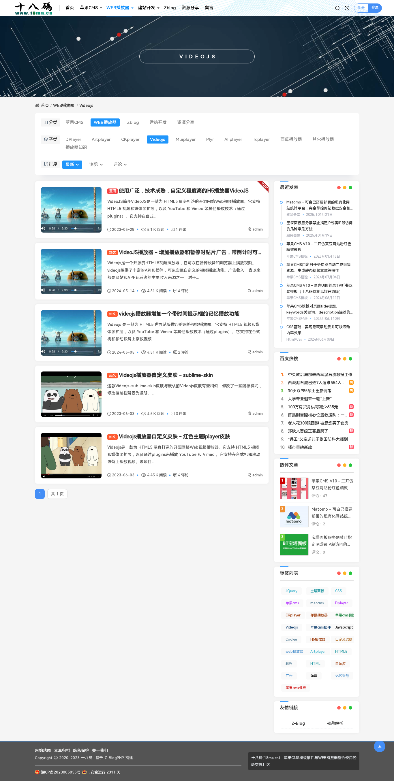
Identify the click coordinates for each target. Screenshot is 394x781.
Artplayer (101, 139)
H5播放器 (317, 639)
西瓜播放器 (291, 139)
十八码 (86, 758)
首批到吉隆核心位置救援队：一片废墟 (322, 415)
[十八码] (36, 8)
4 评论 (183, 291)
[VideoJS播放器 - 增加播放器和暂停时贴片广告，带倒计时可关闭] (71, 271)
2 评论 (183, 352)
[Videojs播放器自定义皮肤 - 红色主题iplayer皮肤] (71, 455)
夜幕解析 (335, 723)
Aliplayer (233, 139)
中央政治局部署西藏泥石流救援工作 (319, 374)
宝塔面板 (317, 591)
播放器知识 (76, 147)
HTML (315, 664)
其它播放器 (323, 139)
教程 (289, 664)
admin (257, 229)
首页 (69, 7)
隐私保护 (81, 750)
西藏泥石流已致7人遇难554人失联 (318, 382)
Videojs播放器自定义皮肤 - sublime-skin (161, 375)
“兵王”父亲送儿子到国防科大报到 (317, 439)
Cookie (291, 639)
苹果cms (292, 603)
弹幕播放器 (319, 615)
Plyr (210, 139)
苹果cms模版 (345, 615)
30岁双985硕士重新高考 (309, 390)
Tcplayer (261, 139)
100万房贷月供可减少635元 (312, 407)
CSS (338, 591)
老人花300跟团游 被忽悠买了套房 (317, 423)
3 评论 (181, 414)
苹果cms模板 (296, 688)
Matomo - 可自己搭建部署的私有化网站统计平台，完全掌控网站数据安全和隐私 (318, 208)
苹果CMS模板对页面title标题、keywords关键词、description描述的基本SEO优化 (318, 312)
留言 (209, 7)
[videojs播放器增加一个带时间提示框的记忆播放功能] (71, 333)
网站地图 (43, 750)
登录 (375, 7)
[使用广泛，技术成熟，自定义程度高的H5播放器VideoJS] (71, 210)
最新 (69, 164)
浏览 (93, 164)
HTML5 (341, 652)
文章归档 (62, 750)
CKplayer (130, 139)
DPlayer (73, 139)
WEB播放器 (117, 7)
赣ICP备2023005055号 (60, 772)
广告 (289, 676)
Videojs (86, 105)
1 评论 (181, 229)
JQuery (291, 591)
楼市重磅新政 (299, 447)
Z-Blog (298, 723)
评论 (117, 164)
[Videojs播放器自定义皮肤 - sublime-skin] (71, 394)
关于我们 (100, 750)
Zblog (170, 7)
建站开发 (146, 7)
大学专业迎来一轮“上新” (309, 399)
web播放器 (294, 652)
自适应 (340, 664)
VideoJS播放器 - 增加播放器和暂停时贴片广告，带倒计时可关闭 (188, 252)
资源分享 (190, 7)
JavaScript (344, 627)
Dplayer (341, 603)
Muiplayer (186, 139)
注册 (361, 8)
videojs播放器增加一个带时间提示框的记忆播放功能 (174, 314)
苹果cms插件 (320, 627)
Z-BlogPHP (114, 758)
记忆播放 (342, 676)
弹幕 (313, 676)
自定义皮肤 (343, 639)
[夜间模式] (347, 8)
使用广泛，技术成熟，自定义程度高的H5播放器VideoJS (179, 191)
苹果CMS (89, 7)
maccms (317, 603)
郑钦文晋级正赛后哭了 (307, 431)
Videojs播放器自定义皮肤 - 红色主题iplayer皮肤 (169, 436)
